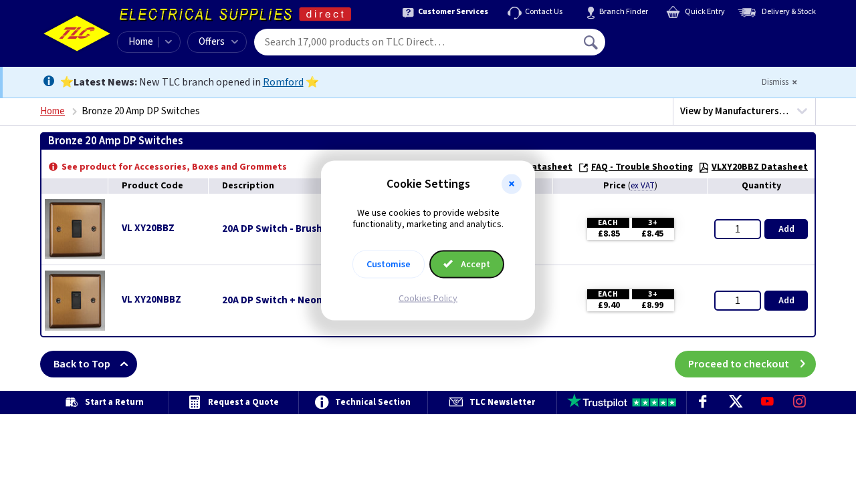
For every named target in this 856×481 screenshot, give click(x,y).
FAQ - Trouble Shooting (642, 167)
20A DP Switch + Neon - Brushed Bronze (313, 301)
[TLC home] (77, 33)
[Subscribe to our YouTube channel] (767, 402)
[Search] (591, 42)
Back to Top (82, 364)
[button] (512, 184)
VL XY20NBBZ (151, 300)
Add (786, 229)
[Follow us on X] (735, 402)
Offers (212, 42)
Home (140, 42)
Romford (283, 82)
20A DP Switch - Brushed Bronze (296, 229)
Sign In (676, 37)
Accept (474, 264)
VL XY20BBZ (148, 228)
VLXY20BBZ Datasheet (760, 167)
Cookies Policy (428, 298)
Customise (388, 264)
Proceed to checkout (738, 364)
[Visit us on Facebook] (703, 402)
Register (666, 47)
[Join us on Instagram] (800, 402)
